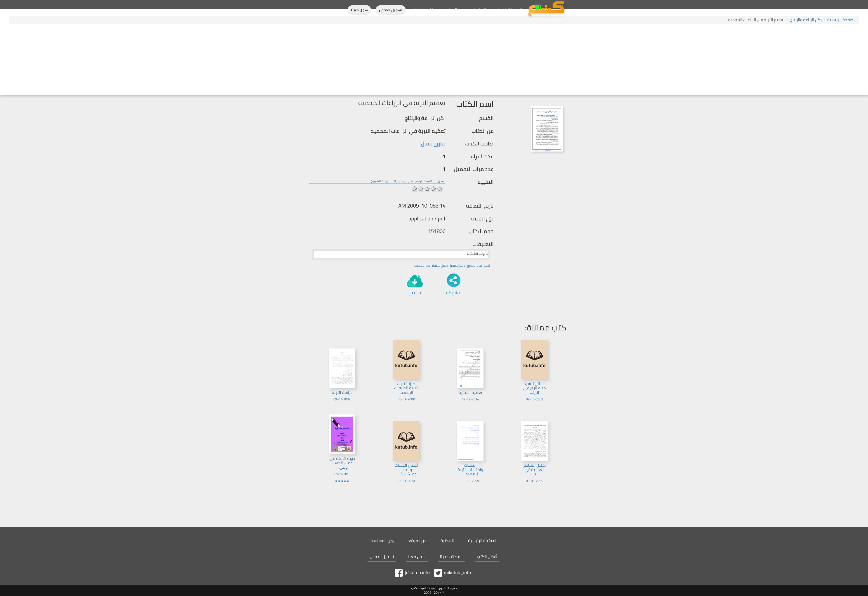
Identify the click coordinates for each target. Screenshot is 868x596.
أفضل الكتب (487, 557)
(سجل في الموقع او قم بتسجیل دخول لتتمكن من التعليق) (452, 266)
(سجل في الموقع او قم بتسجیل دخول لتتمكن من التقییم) (408, 181)
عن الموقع (454, 9)
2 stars (420, 188)
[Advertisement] (434, 60)
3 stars (427, 188)
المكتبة (480, 9)
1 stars (414, 188)
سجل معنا (359, 10)
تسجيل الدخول (390, 10)
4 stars (433, 188)
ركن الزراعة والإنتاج (806, 19)
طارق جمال (433, 143)
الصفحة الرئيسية (509, 9)
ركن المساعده (382, 541)
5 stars (439, 188)
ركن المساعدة (424, 9)
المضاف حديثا (451, 557)
